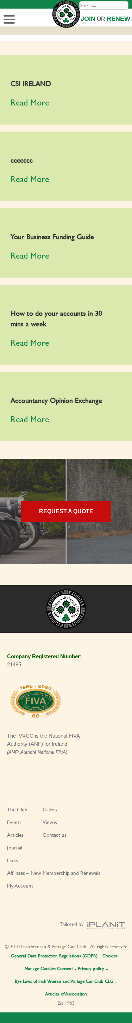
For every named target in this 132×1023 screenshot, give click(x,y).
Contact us (55, 835)
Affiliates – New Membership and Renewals (53, 873)
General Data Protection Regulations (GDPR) (54, 955)
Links (12, 860)
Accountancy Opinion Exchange (56, 400)
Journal (14, 847)
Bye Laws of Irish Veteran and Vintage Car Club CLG (64, 981)
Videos (50, 822)
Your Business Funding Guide (52, 236)
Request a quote (66, 511)
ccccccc (22, 160)
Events (14, 822)
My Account (20, 885)
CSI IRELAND (31, 83)
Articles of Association (66, 994)
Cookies (110, 955)
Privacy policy (91, 968)
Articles (15, 835)
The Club (17, 809)
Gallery (50, 809)
